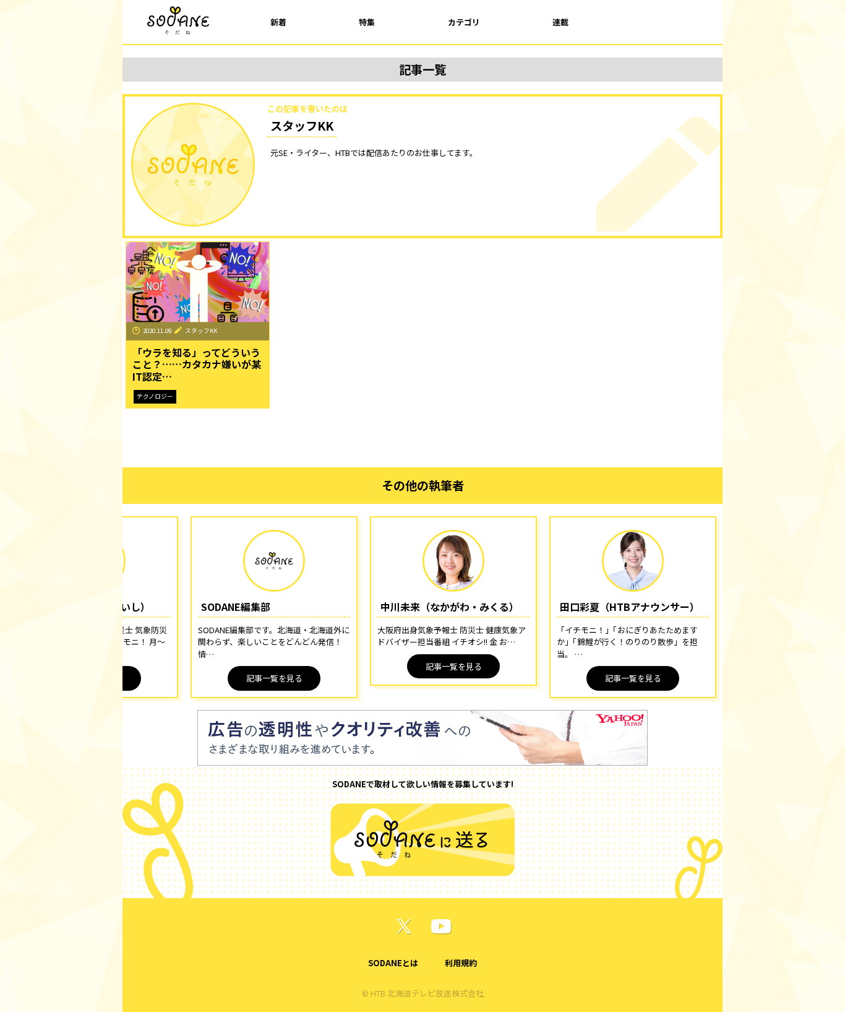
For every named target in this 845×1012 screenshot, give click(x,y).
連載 (560, 22)
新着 (278, 22)
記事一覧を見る (274, 678)
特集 (367, 22)
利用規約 (461, 963)
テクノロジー (155, 396)
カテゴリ (464, 22)
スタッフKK (201, 330)
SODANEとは (393, 963)
